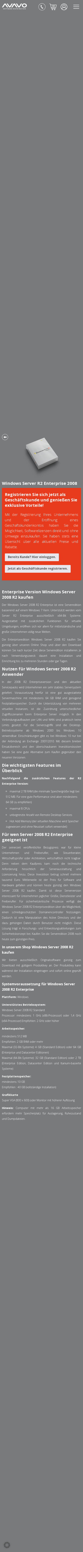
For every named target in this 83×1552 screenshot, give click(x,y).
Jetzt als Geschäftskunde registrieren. (38, 568)
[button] (7, 1545)
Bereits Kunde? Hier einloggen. (32, 557)
